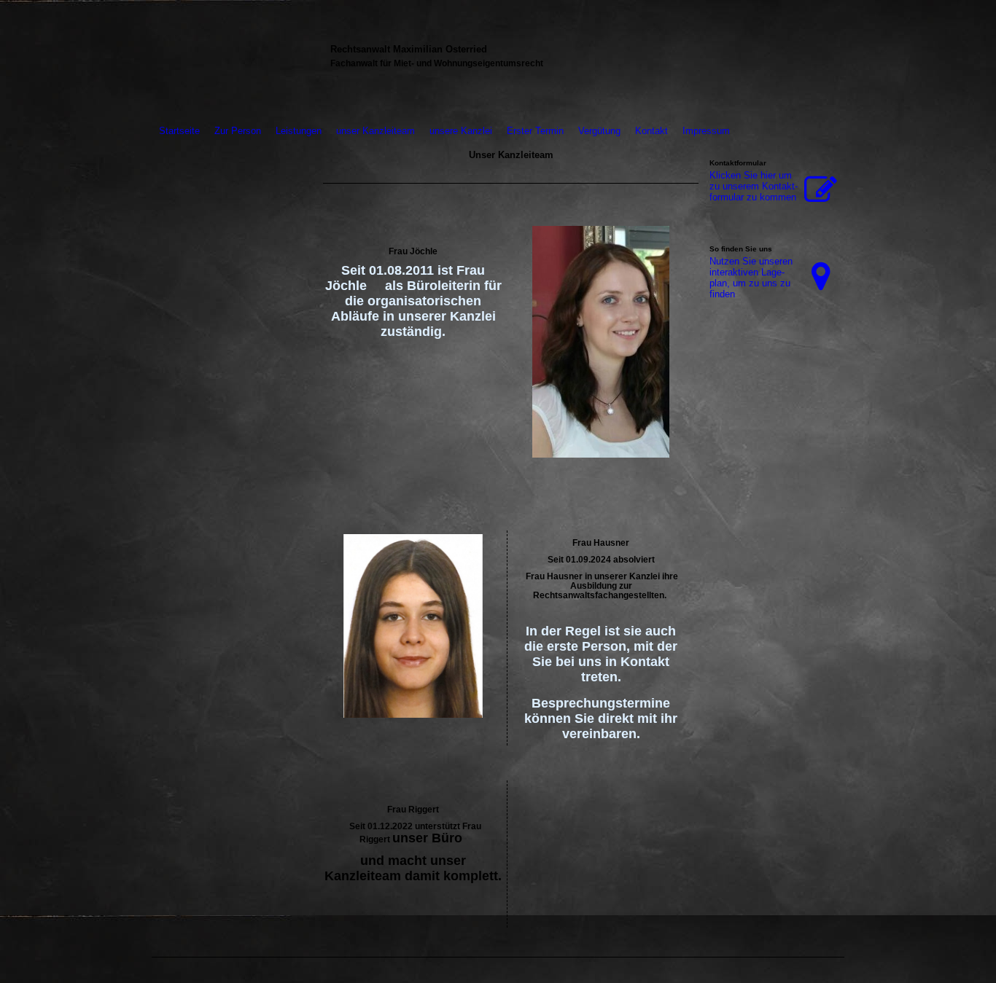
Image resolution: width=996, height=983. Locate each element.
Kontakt (651, 130)
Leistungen (299, 130)
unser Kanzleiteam (375, 130)
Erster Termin (535, 130)
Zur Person (237, 130)
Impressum (706, 130)
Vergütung (599, 130)
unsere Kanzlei (460, 130)
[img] (234, 60)
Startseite (179, 130)
